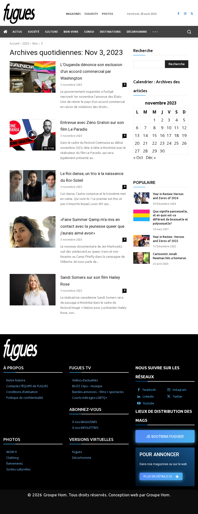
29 (154, 151)
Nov (35, 43)
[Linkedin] (138, 396)
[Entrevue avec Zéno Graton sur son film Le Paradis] (33, 135)
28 (145, 151)
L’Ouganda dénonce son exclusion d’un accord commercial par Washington (91, 71)
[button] (189, 32)
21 (145, 143)
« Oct (138, 157)
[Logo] (34, 14)
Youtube (148, 403)
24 (169, 143)
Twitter (178, 396)
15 (154, 135)
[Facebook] (178, 13)
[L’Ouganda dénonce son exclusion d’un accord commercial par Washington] (33, 77)
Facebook (149, 389)
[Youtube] (138, 403)
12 (184, 127)
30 (162, 151)
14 (145, 135)
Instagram (179, 389)
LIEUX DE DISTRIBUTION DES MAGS (163, 416)
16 (162, 135)
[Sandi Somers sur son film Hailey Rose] (33, 289)
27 (137, 151)
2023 (25, 43)
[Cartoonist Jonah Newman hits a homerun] (141, 258)
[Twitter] (192, 13)
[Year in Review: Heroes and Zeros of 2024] (141, 198)
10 (169, 127)
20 (137, 143)
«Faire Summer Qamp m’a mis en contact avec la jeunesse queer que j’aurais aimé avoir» (92, 226)
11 (176, 127)
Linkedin (148, 396)
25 (176, 143)
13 (137, 135)
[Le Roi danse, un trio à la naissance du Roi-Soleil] (33, 186)
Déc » (151, 157)
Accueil (14, 43)
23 (162, 143)
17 (169, 135)
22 (154, 143)
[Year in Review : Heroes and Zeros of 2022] (141, 241)
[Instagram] (185, 13)
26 (184, 143)
